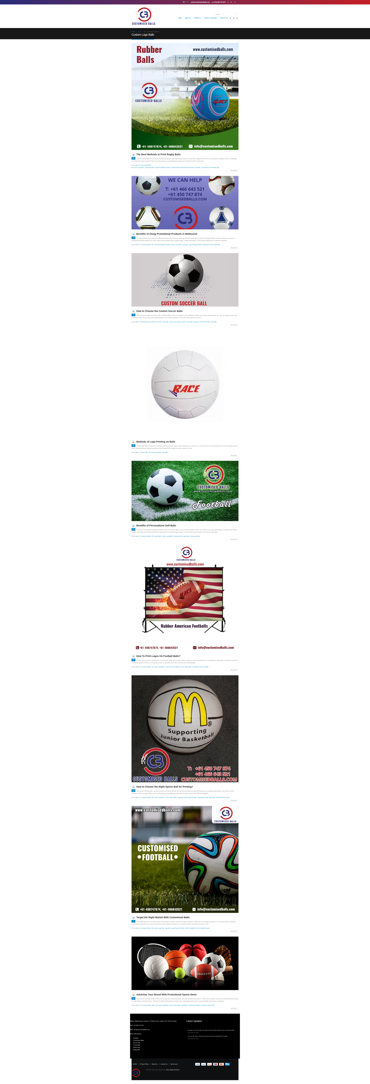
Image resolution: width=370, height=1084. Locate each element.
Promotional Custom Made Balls (216, 167)
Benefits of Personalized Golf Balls (157, 527)
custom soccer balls (178, 324)
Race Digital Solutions (175, 1077)
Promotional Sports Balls (228, 802)
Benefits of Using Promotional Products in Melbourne (168, 233)
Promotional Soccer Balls (149, 324)
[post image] (185, 96)
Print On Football (208, 671)
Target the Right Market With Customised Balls (165, 922)
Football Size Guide (209, 18)
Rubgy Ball (136, 1057)
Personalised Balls (199, 541)
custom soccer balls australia (194, 324)
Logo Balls (203, 167)
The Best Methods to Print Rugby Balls (159, 154)
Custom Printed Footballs (175, 671)
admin (137, 165)
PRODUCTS (195, 18)
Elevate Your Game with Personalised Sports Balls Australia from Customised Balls (213, 1037)
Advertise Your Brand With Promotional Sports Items (168, 999)
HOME (177, 18)
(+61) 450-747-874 (218, 2)
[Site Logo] (144, 16)
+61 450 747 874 (139, 1032)
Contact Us (223, 18)
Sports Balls (145, 455)
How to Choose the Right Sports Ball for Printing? (166, 791)
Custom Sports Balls (210, 324)
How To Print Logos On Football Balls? (159, 660)
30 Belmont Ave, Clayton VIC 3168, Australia (166, 1028)
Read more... (235, 170)
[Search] (235, 14)
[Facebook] (230, 18)
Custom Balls (159, 541)
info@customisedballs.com (197, 2)
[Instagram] (237, 18)
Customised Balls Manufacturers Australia (186, 167)
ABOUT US (185, 18)
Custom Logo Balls (139, 167)
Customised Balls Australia (164, 167)
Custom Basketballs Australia (164, 247)
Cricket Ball (137, 1052)
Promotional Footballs (197, 1012)
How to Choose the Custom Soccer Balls (160, 313)
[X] (233, 18)
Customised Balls (147, 165)
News (154, 1012)
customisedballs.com (142, 1036)
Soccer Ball (136, 1050)
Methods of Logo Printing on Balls (156, 444)
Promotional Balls (139, 1047)
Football (135, 1045)
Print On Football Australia (206, 933)
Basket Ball (136, 1054)
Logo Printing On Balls (199, 247)
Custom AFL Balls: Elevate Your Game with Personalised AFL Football (209, 1043)
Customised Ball (150, 167)
